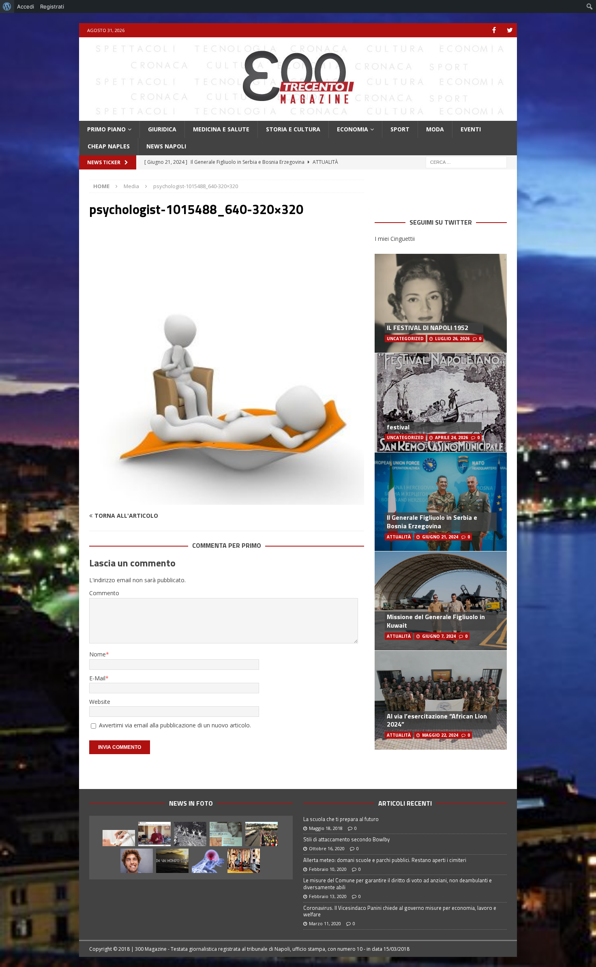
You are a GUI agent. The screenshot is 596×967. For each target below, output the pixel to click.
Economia (352, 129)
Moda (435, 129)
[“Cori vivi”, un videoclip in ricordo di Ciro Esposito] (172, 861)
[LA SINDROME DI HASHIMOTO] (119, 838)
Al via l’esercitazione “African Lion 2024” (437, 720)
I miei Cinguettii (395, 238)
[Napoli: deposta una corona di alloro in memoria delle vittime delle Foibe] (190, 834)
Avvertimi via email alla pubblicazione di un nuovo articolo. (175, 725)
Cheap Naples (109, 146)
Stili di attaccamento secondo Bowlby (346, 839)
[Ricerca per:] (466, 161)
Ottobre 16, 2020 (327, 848)
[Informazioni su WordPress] (7, 6)
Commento (104, 593)
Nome (97, 654)
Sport (399, 129)
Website (99, 701)
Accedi (25, 6)
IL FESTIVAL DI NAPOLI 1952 (427, 327)
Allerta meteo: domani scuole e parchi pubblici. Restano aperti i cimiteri (384, 860)
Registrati (52, 6)
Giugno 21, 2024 (440, 537)
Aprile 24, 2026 (451, 437)
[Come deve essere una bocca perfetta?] (136, 861)
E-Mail (97, 678)
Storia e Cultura (293, 129)
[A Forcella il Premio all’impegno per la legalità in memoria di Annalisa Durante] (226, 834)
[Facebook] (494, 30)
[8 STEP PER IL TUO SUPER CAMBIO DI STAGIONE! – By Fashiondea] (243, 861)
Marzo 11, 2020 (325, 923)
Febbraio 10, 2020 (328, 869)
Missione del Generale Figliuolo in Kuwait (436, 621)
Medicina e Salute (221, 129)
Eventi (471, 129)
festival (398, 427)
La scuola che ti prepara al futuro (341, 819)
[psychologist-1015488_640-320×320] (226, 500)
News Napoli (166, 146)
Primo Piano (106, 129)
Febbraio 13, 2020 (328, 896)
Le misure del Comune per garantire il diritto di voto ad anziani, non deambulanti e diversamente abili (397, 883)
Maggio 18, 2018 (326, 828)
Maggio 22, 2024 (440, 735)
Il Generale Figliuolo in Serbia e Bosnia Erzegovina (432, 521)
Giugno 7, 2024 (439, 636)
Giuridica (162, 129)
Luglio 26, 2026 (452, 338)
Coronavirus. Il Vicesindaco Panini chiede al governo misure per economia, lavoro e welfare (399, 911)
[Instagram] (510, 30)
